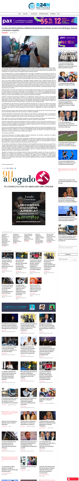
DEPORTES (4, 426)
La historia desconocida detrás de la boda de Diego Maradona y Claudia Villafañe (47, 424)
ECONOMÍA (52, 13)
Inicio (19, 13)
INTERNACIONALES (43, 13)
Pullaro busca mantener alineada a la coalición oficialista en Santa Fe (28, 423)
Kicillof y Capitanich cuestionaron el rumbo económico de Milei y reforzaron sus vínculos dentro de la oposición (39, 238)
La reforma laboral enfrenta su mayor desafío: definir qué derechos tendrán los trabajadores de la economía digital (36, 264)
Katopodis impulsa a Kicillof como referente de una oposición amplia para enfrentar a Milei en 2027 (47, 327)
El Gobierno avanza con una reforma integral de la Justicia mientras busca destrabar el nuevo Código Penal (67, 103)
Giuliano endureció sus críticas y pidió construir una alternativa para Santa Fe (67, 219)
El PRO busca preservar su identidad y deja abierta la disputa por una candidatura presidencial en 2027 (29, 445)
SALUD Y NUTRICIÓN (6, 473)
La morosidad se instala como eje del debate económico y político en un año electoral (28, 237)
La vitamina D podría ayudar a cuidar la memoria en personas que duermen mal (10, 469)
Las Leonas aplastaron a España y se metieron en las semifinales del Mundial (67, 163)
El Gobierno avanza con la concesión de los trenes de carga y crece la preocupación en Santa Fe (10, 400)
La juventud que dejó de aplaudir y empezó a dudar (46, 399)
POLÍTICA (4, 246)
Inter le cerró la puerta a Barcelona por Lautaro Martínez (9, 423)
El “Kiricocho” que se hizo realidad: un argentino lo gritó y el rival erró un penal (67, 144)
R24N (59, 245)
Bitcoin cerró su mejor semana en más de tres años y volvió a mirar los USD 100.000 (35, 288)
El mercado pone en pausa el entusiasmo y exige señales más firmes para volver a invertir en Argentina (49, 264)
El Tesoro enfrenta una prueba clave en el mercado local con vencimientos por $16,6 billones (9, 445)
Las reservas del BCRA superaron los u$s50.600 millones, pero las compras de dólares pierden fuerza (67, 65)
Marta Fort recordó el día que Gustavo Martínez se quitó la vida (67, 181)
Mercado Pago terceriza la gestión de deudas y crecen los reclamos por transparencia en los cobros (51, 238)
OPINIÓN (41, 403)
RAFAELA (25, 13)
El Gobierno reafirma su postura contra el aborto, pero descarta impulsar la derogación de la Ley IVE (17, 238)
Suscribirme (68, 254)
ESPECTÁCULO (42, 427)
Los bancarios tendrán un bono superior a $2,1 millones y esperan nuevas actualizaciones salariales (21, 289)
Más (58, 13)
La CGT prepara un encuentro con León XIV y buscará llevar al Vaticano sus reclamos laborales (47, 445)
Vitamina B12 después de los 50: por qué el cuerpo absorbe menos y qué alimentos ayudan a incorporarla (47, 470)
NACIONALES (34, 13)
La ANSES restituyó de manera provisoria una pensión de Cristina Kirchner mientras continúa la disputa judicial (9, 375)
